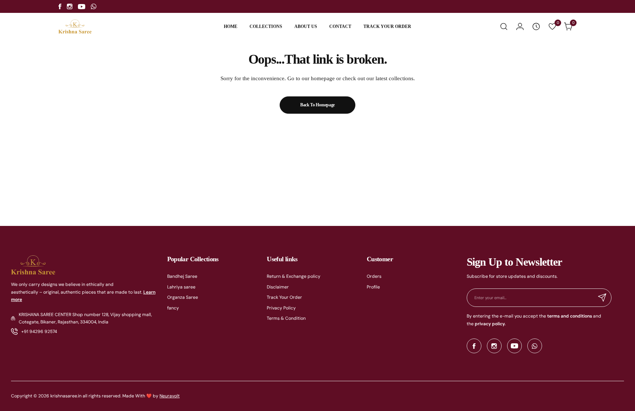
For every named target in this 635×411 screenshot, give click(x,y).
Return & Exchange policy (293, 276)
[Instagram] (69, 6)
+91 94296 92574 (39, 331)
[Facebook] (59, 6)
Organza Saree (182, 297)
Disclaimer (278, 287)
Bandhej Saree (182, 276)
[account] (520, 26)
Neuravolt (169, 396)
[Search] (504, 26)
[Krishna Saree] (75, 27)
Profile (373, 287)
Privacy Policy (281, 308)
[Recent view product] (536, 26)
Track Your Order (284, 297)
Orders (374, 276)
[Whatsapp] (94, 6)
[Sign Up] (602, 297)
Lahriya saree (181, 287)
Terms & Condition (286, 318)
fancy (173, 308)
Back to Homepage (317, 104)
